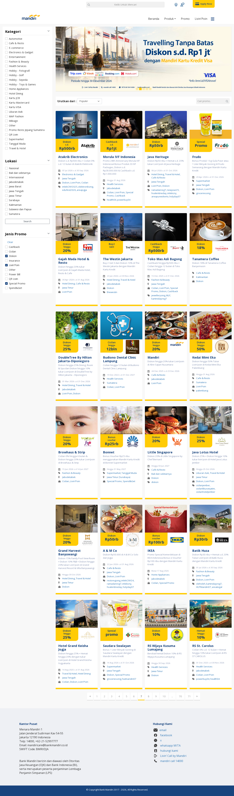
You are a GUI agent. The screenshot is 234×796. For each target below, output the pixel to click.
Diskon (13, 256)
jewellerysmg (158, 295)
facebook (165, 735)
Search (27, 221)
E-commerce (16, 47)
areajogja (82, 189)
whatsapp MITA (170, 745)
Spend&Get (15, 288)
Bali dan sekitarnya (19, 172)
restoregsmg (113, 580)
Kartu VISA (15, 107)
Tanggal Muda (17, 143)
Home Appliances (19, 89)
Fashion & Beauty (19, 61)
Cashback (14, 247)
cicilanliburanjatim (205, 488)
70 (180, 696)
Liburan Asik (16, 111)
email (162, 730)
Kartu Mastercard (19, 102)
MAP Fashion (16, 116)
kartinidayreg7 (159, 298)
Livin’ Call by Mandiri (172, 756)
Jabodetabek (16, 182)
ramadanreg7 (158, 189)
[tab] (27, 93)
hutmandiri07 (129, 678)
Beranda (153, 19)
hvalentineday (159, 193)
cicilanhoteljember (205, 491)
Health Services (17, 66)
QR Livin (13, 134)
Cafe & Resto (16, 43)
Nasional (14, 168)
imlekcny (171, 193)
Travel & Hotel (17, 148)
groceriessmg (203, 193)
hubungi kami (168, 751)
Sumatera (14, 214)
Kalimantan (15, 204)
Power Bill (14, 274)
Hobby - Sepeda (18, 79)
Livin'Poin (201, 19)
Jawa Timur (15, 195)
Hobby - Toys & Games (22, 84)
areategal (217, 587)
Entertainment (17, 57)
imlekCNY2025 (69, 186)
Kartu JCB (14, 98)
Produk (169, 19)
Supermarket (16, 139)
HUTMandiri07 (203, 587)
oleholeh (200, 583)
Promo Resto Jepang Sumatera (27, 130)
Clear (10, 242)
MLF (168, 295)
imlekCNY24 (127, 580)
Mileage (13, 120)
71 (189, 696)
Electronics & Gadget (21, 52)
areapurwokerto (160, 196)
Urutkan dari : (66, 101)
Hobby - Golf (16, 75)
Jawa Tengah (16, 191)
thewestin (112, 292)
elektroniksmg (85, 186)
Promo (185, 19)
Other (12, 125)
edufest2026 (69, 189)
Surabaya (14, 200)
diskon (154, 482)
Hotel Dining (16, 93)
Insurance (14, 260)
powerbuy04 (124, 199)
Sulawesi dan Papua (20, 209)
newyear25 (173, 189)
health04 (111, 199)
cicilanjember (203, 485)
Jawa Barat (15, 186)
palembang (202, 390)
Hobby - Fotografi (19, 70)
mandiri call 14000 (171, 761)
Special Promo (17, 283)
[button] (176, 5)
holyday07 (175, 196)
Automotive (15, 38)
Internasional (16, 177)
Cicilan (12, 251)
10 (164, 696)
